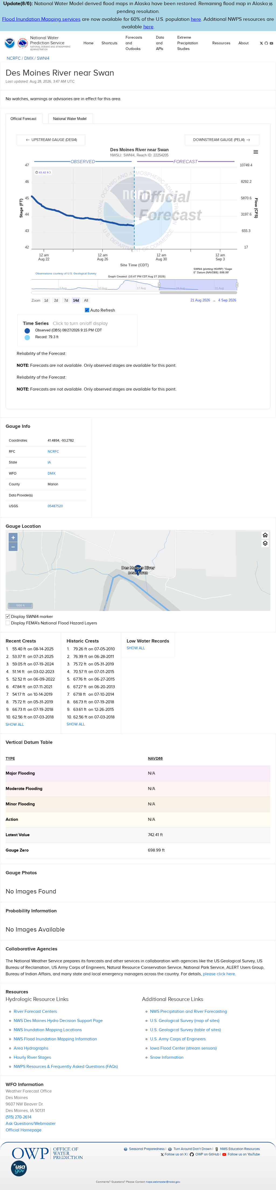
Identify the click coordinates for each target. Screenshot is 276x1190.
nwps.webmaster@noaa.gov (163, 1182)
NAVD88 (155, 758)
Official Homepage (24, 1130)
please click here (219, 974)
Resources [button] (221, 43)
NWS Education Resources (239, 1149)
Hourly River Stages (32, 1057)
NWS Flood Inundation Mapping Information (55, 1039)
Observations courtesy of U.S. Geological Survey (66, 273)
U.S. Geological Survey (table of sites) (185, 1030)
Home (89, 43)
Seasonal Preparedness (146, 1149)
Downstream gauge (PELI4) (219, 140)
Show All (15, 724)
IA (49, 462)
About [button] (244, 43)
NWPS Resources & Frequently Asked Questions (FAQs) (66, 1066)
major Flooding (20, 773)
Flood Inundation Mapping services (41, 19)
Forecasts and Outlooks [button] (134, 43)
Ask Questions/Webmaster (31, 1123)
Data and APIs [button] (160, 43)
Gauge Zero (17, 850)
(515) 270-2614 (18, 1117)
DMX (28, 58)
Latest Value (18, 835)
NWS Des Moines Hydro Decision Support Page (58, 1020)
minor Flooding (20, 804)
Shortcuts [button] (110, 43)
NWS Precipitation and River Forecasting (188, 1011)
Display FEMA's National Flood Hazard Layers (53, 623)
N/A (151, 773)
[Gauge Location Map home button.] (265, 535)
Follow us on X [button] (175, 1154)
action (12, 819)
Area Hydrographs (31, 1048)
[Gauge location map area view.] (265, 543)
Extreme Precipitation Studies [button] (187, 43)
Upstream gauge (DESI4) (53, 140)
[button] (270, 4)
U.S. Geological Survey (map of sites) (184, 1020)
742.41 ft (155, 835)
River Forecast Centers (35, 1011)
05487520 (55, 506)
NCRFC (14, 58)
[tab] (24, 119)
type (10, 758)
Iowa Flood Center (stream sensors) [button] (183, 1048)
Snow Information (167, 1057)
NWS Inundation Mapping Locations (48, 1030)
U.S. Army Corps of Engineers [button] (178, 1039)
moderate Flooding (24, 788)
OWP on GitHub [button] (207, 1154)
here (196, 19)
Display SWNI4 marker (31, 616)
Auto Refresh (102, 310)
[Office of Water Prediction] (47, 1153)
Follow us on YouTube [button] (243, 1154)
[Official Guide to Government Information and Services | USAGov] (47, 1168)
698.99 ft (156, 850)
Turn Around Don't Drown (192, 1149)
